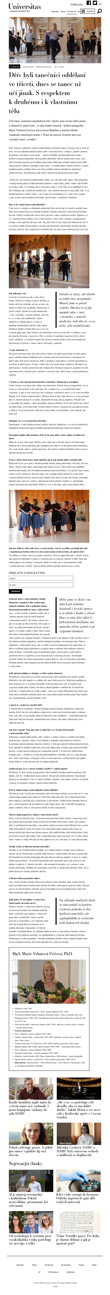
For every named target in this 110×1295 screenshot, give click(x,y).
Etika (94, 1265)
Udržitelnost (53, 1271)
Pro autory (60, 1283)
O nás (54, 1283)
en (100, 4)
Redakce (68, 1283)
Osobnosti (71, 11)
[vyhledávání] (99, 11)
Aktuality (55, 11)
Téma (63, 11)
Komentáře (66, 1265)
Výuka (81, 1265)
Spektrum (71, 1271)
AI (39, 1271)
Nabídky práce (77, 4)
